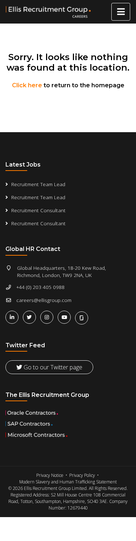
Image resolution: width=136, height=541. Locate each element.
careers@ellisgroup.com (43, 300)
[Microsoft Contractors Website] (68, 435)
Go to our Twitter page (52, 367)
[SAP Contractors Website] (68, 424)
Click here (27, 85)
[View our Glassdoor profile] (82, 317)
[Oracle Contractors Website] (68, 413)
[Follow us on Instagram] (48, 317)
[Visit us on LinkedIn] (13, 317)
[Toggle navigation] (120, 12)
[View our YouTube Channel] (66, 317)
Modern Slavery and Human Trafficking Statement (68, 482)
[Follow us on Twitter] (31, 317)
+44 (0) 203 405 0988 (40, 287)
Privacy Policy (82, 475)
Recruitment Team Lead (38, 184)
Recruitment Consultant (38, 210)
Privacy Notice (49, 475)
